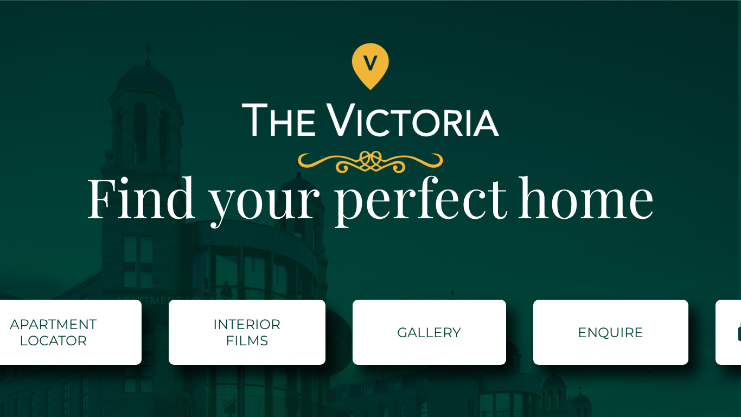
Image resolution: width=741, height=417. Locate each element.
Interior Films (246, 332)
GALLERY (429, 332)
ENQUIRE (610, 332)
